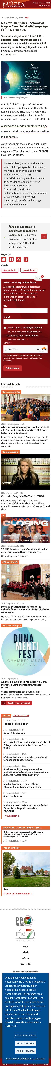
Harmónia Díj (29, 270)
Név (5, 306)
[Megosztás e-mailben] (3, 259)
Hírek (25, 952)
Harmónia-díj (9, 270)
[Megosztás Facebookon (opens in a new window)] (11, 259)
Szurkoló (25, 964)
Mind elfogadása (25, 1051)
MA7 (25, 946)
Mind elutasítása (26, 1043)
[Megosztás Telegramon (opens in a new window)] (18, 259)
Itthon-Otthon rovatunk (16, 894)
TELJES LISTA (11, 816)
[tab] (6, 716)
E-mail (6, 317)
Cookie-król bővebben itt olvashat (25, 1058)
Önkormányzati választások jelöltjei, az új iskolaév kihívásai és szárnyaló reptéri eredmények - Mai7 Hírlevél (23, 834)
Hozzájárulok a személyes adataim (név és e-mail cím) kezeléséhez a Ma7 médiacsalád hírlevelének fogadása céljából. (24, 333)
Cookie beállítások (25, 1035)
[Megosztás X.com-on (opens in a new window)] (26, 259)
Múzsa (25, 958)
